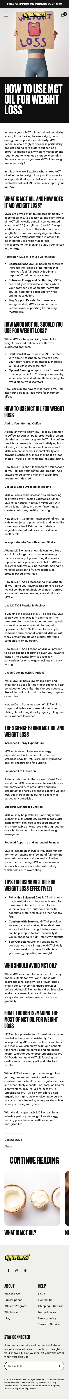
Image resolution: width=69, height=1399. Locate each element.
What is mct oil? (20, 1233)
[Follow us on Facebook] (8, 1271)
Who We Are (12, 1293)
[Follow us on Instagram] (17, 1271)
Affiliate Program (15, 1306)
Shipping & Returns (50, 1306)
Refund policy (47, 1312)
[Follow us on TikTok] (25, 1271)
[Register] (59, 1366)
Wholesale (11, 1312)
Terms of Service (49, 1324)
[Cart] (63, 15)
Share (8, 1146)
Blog (7, 1318)
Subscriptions (13, 1299)
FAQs (41, 1293)
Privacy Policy (47, 1318)
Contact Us (45, 1299)
